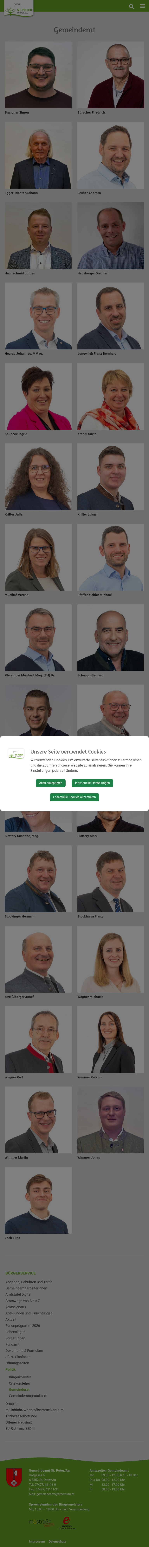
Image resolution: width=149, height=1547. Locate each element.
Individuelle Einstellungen (92, 783)
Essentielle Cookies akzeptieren (74, 797)
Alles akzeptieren (50, 783)
